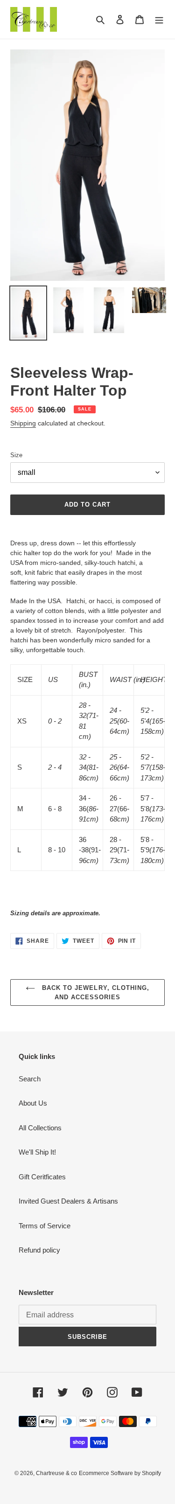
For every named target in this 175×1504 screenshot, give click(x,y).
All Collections (40, 1128)
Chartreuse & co (56, 1473)
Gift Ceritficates (42, 1177)
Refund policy (39, 1250)
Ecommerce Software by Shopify (120, 1473)
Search (30, 1079)
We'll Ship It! (37, 1152)
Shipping (23, 423)
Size (16, 455)
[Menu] (159, 19)
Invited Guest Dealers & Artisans (68, 1201)
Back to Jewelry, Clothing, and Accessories (94, 992)
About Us (33, 1103)
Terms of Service (44, 1226)
